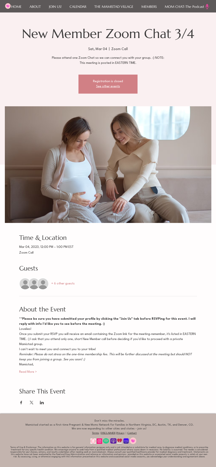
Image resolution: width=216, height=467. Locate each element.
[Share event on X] (32, 402)
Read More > (28, 372)
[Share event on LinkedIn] (42, 402)
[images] (93, 441)
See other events (108, 86)
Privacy (120, 432)
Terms (95, 432)
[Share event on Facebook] (21, 402)
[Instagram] (99, 441)
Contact (132, 432)
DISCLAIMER (108, 432)
